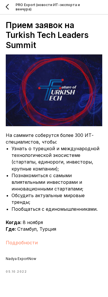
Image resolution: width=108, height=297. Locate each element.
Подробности (22, 242)
